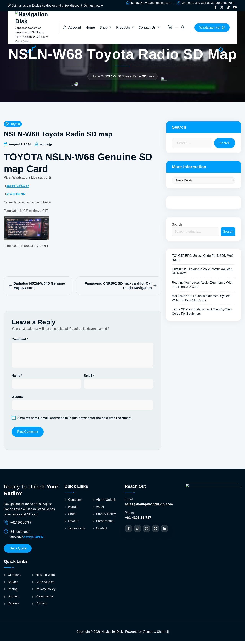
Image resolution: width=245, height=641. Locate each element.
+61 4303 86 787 (138, 518)
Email (89, 375)
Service (13, 582)
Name (17, 375)
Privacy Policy (45, 589)
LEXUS (73, 521)
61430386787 (16, 194)
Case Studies (45, 582)
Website (18, 396)
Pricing (12, 589)
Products (123, 27)
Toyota (15, 124)
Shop (104, 27)
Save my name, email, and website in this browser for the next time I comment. (74, 417)
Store (72, 513)
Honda (73, 506)
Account (73, 27)
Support (13, 596)
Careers (13, 603)
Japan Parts (76, 528)
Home (90, 27)
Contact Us (147, 27)
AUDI (100, 506)
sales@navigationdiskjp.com (151, 2)
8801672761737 (17, 185)
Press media (44, 596)
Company (14, 574)
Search (177, 224)
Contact (41, 603)
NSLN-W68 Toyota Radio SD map (129, 76)
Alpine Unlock (106, 499)
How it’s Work (45, 574)
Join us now (92, 5)
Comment (20, 339)
